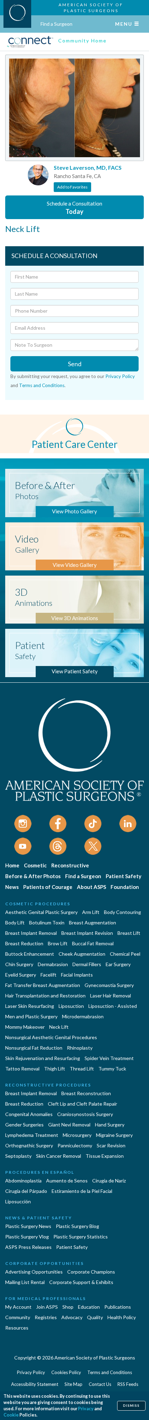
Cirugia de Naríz (109, 1181)
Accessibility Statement (34, 1384)
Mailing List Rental (25, 1282)
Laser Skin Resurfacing (29, 1006)
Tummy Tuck (112, 1069)
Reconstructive (70, 865)
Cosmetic (35, 865)
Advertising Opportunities (34, 1272)
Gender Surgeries (24, 1125)
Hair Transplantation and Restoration (45, 995)
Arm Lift (90, 912)
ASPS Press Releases (28, 1247)
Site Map (73, 1384)
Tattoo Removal (22, 1069)
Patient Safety (123, 876)
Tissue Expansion (105, 1156)
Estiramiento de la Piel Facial (82, 1191)
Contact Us (100, 1384)
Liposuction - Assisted (112, 1006)
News (12, 887)
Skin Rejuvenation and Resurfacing (42, 1058)
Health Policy (121, 1317)
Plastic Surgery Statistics (80, 1237)
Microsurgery (77, 1135)
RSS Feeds (127, 1384)
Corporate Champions (91, 1272)
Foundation (125, 887)
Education (89, 1307)
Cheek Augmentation (82, 954)
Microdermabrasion (83, 1016)
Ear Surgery (118, 964)
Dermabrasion (53, 964)
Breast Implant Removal (31, 933)
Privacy (86, 1408)
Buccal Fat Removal (93, 943)
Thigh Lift (54, 1069)
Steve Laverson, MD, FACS (88, 167)
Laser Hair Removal (110, 995)
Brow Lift (58, 943)
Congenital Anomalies (29, 1114)
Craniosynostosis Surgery (85, 1114)
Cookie (11, 1415)
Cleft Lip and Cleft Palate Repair (82, 1104)
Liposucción (18, 1201)
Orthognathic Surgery (29, 1145)
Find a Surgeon (56, 24)
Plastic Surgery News (28, 1226)
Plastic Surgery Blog (77, 1226)
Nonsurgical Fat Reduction (33, 1048)
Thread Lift (82, 1069)
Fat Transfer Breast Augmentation (42, 985)
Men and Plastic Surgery (31, 1016)
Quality (95, 1317)
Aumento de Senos (67, 1181)
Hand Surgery (109, 1125)
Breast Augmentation (92, 922)
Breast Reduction (24, 943)
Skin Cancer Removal (58, 1156)
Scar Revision (111, 1145)
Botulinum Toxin (46, 922)
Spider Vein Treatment (109, 1058)
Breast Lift (128, 933)
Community (17, 1317)
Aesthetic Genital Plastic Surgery (41, 912)
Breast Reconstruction (86, 1093)
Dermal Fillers (86, 964)
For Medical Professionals (45, 1298)
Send (74, 364)
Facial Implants (77, 975)
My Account (18, 1307)
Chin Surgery (19, 964)
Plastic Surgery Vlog (27, 1237)
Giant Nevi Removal (69, 1125)
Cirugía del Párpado (26, 1191)
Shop (67, 1307)
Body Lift (15, 922)
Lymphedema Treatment (31, 1135)
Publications (117, 1307)
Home (12, 865)
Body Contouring (122, 912)
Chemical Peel (125, 954)
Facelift (48, 975)
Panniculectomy (75, 1145)
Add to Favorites (72, 187)
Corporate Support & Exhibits (81, 1282)
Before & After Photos (33, 876)
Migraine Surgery (114, 1135)
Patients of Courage (47, 887)
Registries (46, 1317)
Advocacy (71, 1317)
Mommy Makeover (25, 1027)
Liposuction (71, 1006)
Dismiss (131, 1405)
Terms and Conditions (41, 385)
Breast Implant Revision (87, 933)
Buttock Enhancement (29, 954)
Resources (16, 1328)
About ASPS (91, 887)
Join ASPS (47, 1307)
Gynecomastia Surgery (109, 985)
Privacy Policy (120, 376)
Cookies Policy (66, 1372)
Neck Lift (59, 1027)
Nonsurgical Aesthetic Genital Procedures (51, 1037)
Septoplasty (18, 1156)
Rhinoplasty (80, 1048)
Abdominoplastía (23, 1181)
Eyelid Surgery (20, 975)
